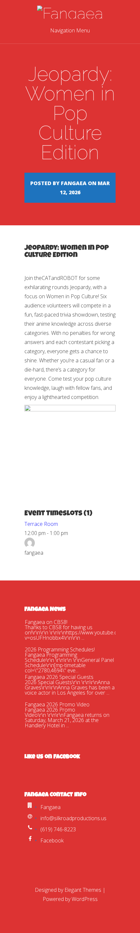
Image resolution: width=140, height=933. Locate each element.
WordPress (85, 899)
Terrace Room (41, 523)
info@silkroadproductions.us (73, 818)
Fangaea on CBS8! (46, 622)
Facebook (51, 840)
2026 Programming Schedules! (60, 649)
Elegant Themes (82, 889)
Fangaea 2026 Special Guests (59, 677)
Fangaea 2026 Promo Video (57, 704)
